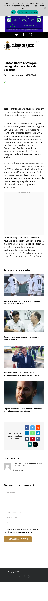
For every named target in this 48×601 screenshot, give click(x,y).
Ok (13, 12)
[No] (45, 8)
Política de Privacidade (27, 12)
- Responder (21, 465)
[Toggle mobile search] (37, 42)
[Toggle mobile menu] (42, 42)
